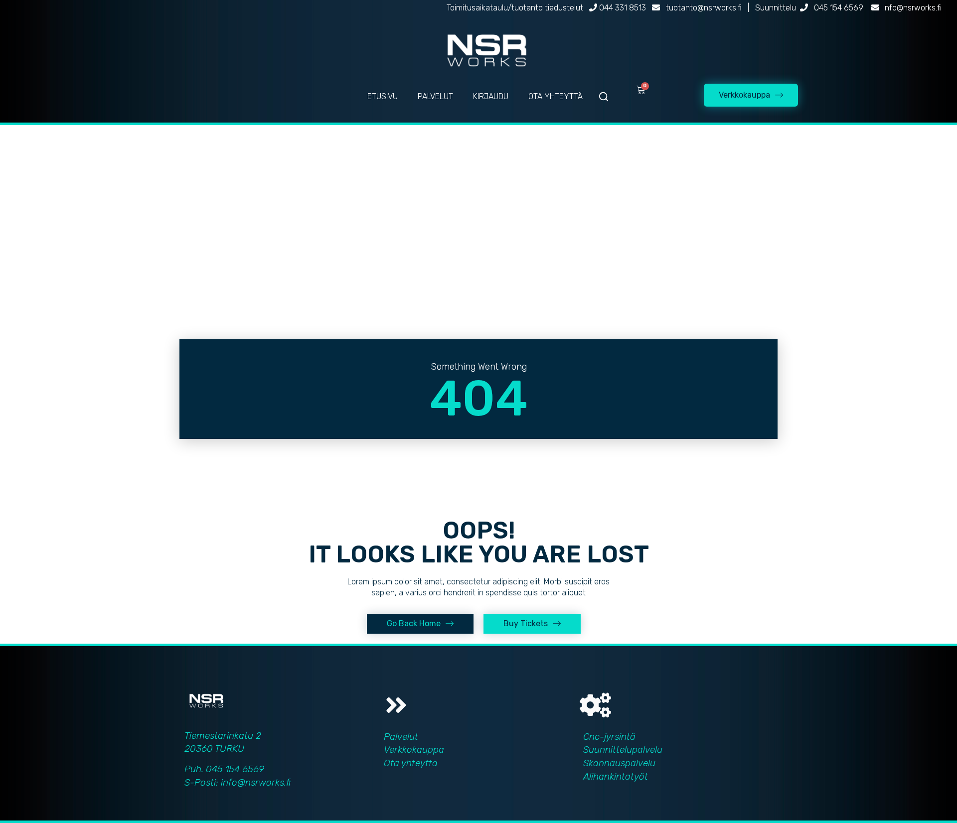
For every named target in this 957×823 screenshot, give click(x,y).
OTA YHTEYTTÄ (555, 96)
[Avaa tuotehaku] (604, 97)
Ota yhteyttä (411, 763)
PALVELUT (435, 96)
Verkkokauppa (414, 749)
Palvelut (401, 736)
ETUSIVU (382, 96)
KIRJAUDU (490, 96)
